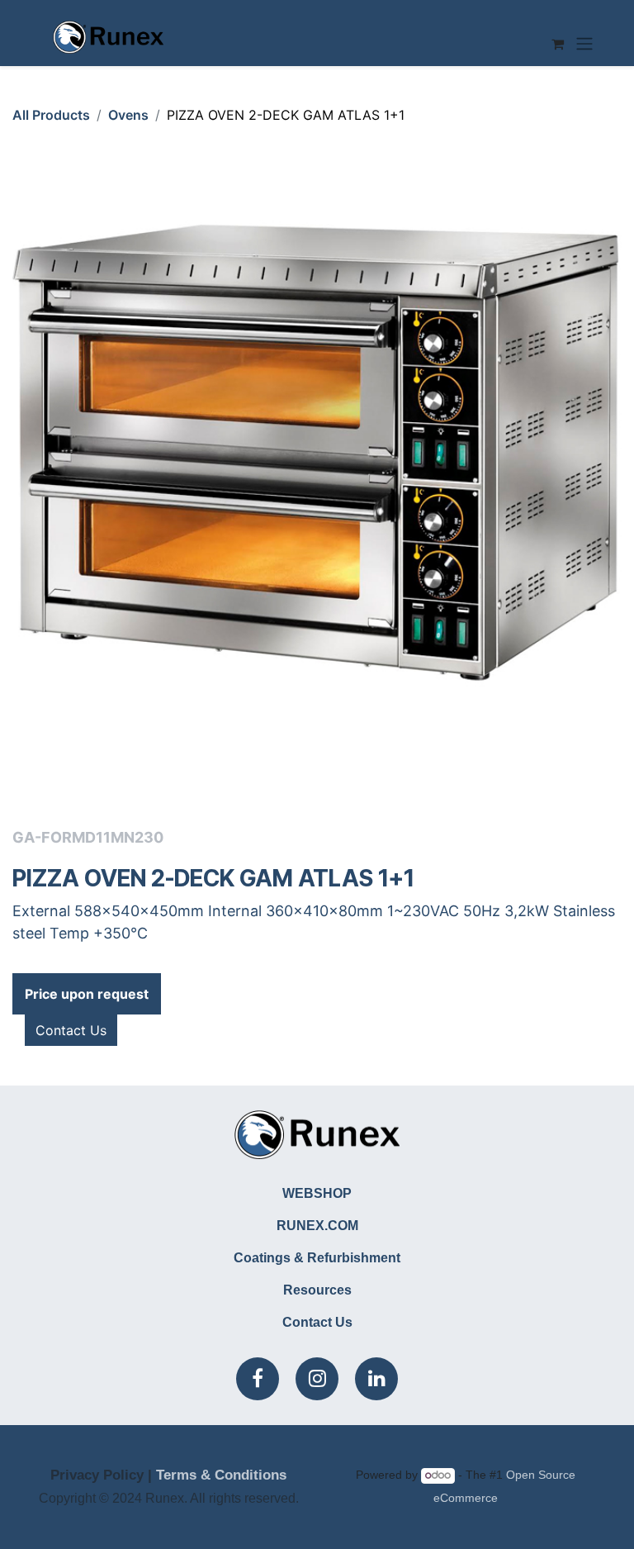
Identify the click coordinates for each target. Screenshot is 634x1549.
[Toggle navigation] (584, 44)
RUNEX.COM (317, 1226)
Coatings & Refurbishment (317, 1258)
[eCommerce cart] (557, 43)
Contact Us (70, 1030)
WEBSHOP (317, 1193)
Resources (317, 1290)
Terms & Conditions (221, 1475)
